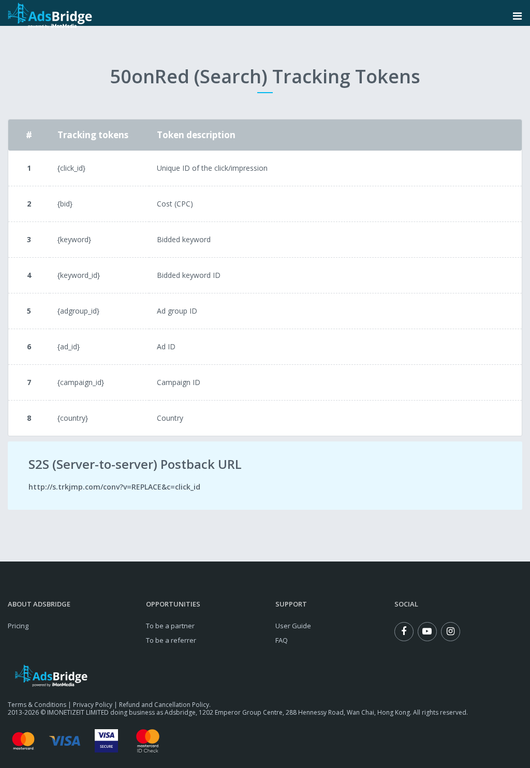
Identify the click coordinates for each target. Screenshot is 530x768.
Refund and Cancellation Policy (164, 704)
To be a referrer (171, 640)
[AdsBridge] (50, 16)
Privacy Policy (92, 704)
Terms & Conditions (37, 704)
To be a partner (170, 625)
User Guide (293, 625)
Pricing (18, 625)
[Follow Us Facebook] (404, 631)
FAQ (281, 640)
